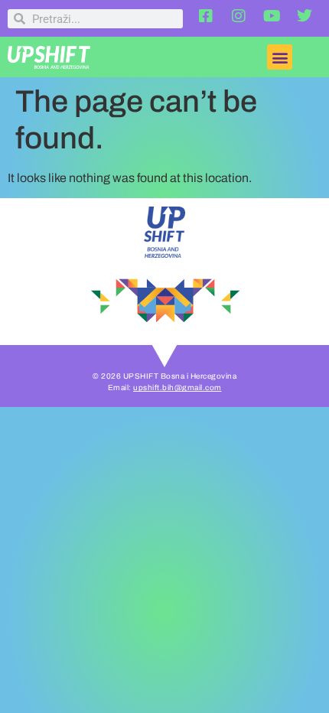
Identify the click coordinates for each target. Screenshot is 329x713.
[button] (279, 57)
